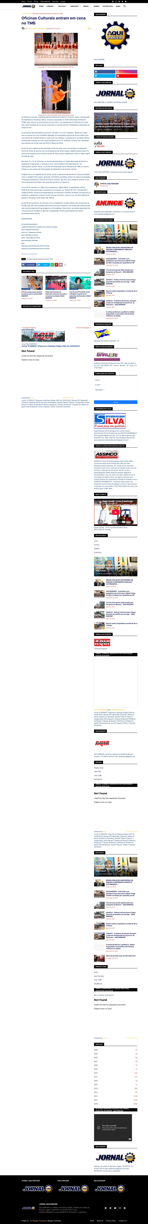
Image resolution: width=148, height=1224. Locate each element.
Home (41, 6)
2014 (115, 1088)
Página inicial (26, 13)
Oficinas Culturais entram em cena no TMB (47, 13)
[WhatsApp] (52, 265)
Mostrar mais (104, 186)
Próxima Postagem (83, 328)
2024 (115, 1054)
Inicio (96, 541)
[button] (125, 6)
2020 (115, 1065)
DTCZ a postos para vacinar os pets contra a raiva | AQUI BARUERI (31, 294)
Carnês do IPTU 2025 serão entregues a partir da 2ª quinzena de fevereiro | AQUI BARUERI (80, 295)
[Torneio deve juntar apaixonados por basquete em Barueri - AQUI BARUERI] (99, 272)
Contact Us (123, 1221)
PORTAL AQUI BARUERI (109, 184)
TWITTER (97, 772)
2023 (115, 1057)
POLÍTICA (61, 6)
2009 (115, 1104)
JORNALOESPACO (117, 710)
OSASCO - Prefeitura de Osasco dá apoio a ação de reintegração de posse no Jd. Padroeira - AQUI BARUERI (121, 303)
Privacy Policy (111, 1221)
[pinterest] (119, 1)
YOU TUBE (98, 775)
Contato (62, 1)
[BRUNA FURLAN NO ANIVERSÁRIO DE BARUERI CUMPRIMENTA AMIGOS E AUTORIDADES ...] (99, 250)
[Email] (61, 265)
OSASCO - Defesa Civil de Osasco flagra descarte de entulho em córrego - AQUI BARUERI (121, 281)
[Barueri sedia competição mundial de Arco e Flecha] (99, 293)
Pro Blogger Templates (38, 1221)
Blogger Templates (54, 1221)
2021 (115, 1061)
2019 (115, 1069)
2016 (115, 1081)
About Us (100, 1221)
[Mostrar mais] (65, 265)
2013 (115, 1092)
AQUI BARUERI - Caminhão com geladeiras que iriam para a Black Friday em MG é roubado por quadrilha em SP (120, 261)
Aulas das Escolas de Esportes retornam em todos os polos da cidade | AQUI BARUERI (56, 295)
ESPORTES (74, 6)
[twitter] (122, 1)
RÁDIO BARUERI (45, 1)
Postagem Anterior (29, 328)
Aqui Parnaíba (99, 976)
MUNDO (97, 6)
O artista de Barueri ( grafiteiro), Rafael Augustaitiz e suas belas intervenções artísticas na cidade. (120, 314)
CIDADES (50, 6)
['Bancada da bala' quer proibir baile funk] (99, 958)
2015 (115, 1084)
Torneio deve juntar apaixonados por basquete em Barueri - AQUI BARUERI (119, 271)
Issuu (32, 398)
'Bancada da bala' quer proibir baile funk (121, 956)
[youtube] (126, 1)
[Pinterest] (56, 265)
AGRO (118, 6)
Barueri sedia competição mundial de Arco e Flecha (121, 292)
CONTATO (97, 552)
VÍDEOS (36, 1)
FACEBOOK (98, 779)
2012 (115, 1096)
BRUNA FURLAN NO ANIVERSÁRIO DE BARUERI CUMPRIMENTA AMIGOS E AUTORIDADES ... (119, 249)
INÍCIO (23, 1)
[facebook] (112, 1)
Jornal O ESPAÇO (100, 710)
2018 (115, 1073)
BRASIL (86, 6)
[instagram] (116, 1)
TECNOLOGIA (108, 6)
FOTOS (29, 1)
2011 (115, 1100)
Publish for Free (67, 398)
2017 (115, 1077)
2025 (115, 1050)
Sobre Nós (55, 1)
